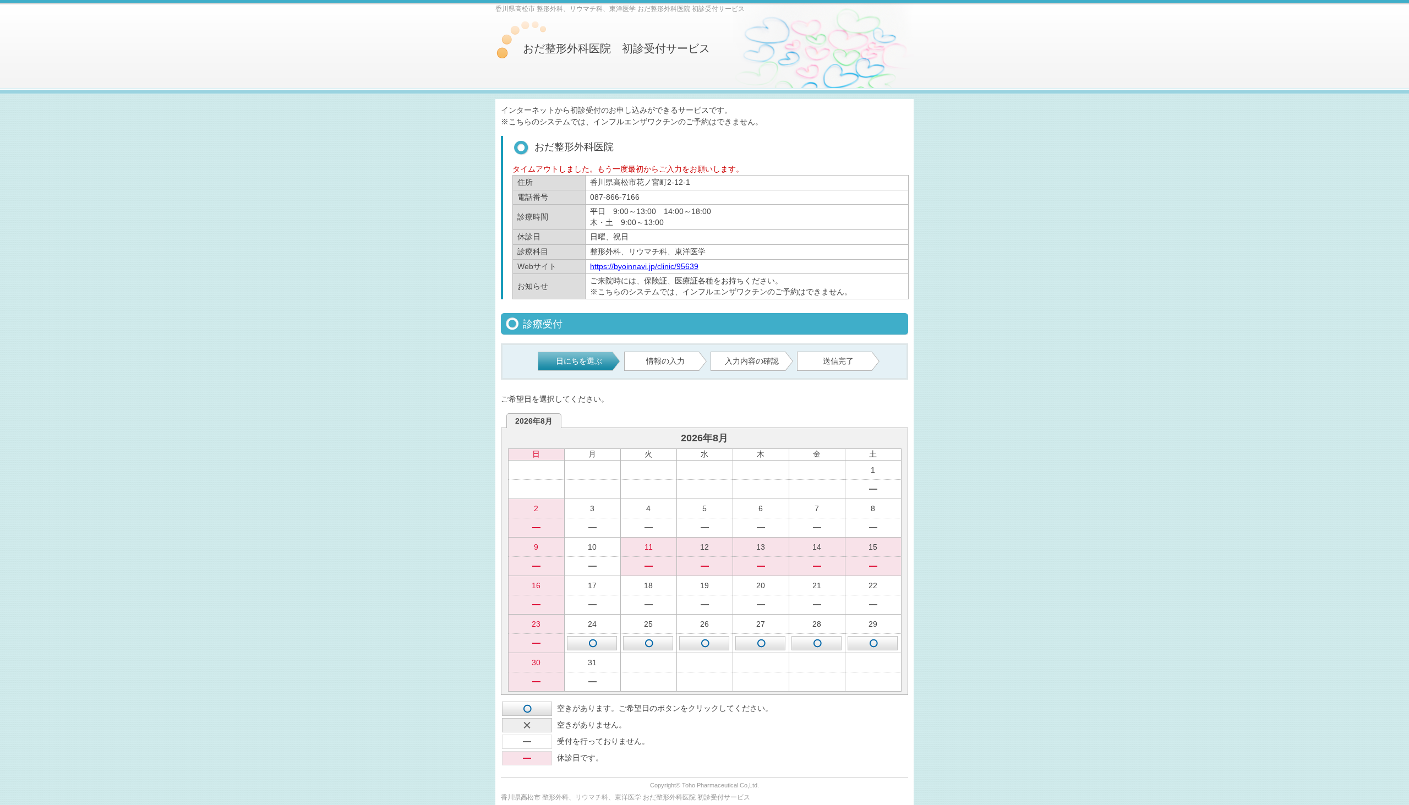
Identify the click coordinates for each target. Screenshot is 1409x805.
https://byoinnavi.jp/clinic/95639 (644, 266)
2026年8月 (534, 421)
